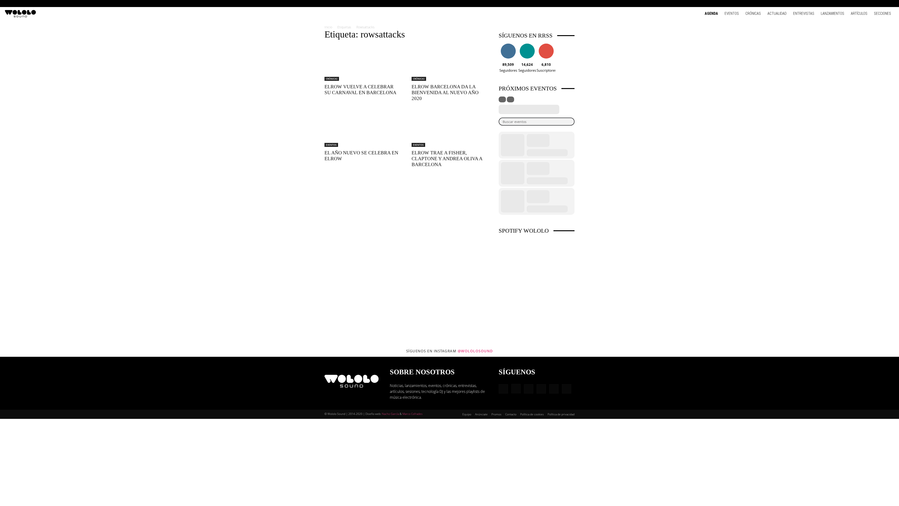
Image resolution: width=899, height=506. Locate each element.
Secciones (882, 13)
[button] (845, 3)
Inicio (328, 27)
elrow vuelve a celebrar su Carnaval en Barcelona (360, 89)
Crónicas (753, 13)
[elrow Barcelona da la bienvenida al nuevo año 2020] (449, 62)
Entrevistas (803, 13)
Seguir (508, 45)
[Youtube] (890, 3)
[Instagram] (859, 3)
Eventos (732, 13)
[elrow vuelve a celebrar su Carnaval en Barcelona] (362, 62)
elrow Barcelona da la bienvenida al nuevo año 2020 (445, 92)
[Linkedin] (867, 3)
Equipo (466, 414)
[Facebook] (852, 3)
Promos (496, 414)
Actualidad (777, 13)
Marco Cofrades (412, 414)
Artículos (859, 13)
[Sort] (510, 99)
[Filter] (502, 99)
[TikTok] (883, 3)
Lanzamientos (832, 13)
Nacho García (390, 414)
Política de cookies (532, 414)
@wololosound (475, 351)
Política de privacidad (561, 414)
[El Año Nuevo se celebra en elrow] (362, 128)
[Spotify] (875, 3)
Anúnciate (481, 414)
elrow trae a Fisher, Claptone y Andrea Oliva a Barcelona (447, 158)
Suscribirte (546, 45)
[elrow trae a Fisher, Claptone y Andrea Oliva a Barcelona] (449, 128)
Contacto (510, 414)
